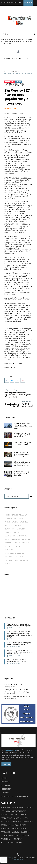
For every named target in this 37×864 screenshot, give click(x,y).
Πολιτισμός (9, 550)
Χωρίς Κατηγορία (21, 560)
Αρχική (6, 71)
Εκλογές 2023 (10, 536)
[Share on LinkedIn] (17, 380)
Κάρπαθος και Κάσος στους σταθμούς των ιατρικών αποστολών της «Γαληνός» (22, 463)
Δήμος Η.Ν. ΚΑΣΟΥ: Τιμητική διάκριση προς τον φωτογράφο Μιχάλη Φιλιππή (23, 434)
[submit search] (34, 34)
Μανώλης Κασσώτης (22, 543)
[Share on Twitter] (12, 380)
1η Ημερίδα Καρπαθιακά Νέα (16, 515)
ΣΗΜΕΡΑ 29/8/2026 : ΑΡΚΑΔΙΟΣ (13, 685)
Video (20, 518)
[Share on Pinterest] (23, 380)
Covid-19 (8, 518)
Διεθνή (8, 532)
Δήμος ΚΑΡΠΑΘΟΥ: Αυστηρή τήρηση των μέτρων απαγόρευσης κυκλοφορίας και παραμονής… (23, 426)
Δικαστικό (16, 532)
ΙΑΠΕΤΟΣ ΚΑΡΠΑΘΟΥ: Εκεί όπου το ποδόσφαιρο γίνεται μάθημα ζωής (16, 660)
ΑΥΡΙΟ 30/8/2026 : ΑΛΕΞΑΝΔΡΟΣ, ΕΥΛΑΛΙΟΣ (16, 690)
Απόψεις (18, 525)
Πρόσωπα (8, 557)
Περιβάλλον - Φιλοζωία (13, 546)
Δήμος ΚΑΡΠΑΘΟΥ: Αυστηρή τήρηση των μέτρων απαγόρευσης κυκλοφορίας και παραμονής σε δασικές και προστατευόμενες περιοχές (19, 634)
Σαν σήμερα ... (19, 557)
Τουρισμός (9, 560)
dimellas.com (18, 860)
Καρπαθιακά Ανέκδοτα (21, 539)
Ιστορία (18, 81)
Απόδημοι (9, 525)
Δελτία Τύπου (10, 529)
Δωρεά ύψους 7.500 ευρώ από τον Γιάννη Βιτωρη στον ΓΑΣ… (22, 443)
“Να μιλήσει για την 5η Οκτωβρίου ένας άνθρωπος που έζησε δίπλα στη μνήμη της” (19, 625)
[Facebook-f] (18, 51)
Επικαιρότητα (15, 71)
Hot (15, 518)
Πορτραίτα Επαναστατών (14, 553)
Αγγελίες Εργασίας (11, 522)
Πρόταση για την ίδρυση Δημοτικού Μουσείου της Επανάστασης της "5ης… (21, 454)
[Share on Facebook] (6, 380)
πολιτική (8, 564)
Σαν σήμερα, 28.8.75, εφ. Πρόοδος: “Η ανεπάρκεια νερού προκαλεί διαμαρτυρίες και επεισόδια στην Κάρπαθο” (19, 651)
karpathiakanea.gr (7, 858)
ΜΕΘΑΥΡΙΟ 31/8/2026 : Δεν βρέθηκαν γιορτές (17, 696)
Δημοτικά (21, 529)
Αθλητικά (24, 522)
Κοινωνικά (9, 543)
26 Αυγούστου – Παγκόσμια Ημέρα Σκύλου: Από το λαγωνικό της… (22, 473)
